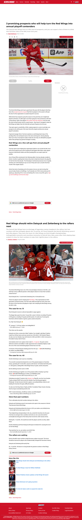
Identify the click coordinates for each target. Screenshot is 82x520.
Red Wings (32, 299)
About (10, 508)
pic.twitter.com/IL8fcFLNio (28, 430)
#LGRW (43, 348)
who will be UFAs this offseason (35, 120)
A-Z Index (28, 513)
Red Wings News (17, 212)
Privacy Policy (29, 510)
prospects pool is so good (20, 112)
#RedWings (48, 348)
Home (10, 212)
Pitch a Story (12, 510)
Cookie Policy (55, 510)
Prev (13, 81)
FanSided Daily (68, 508)
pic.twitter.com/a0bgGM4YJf (27, 325)
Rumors (21, 2)
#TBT (10, 392)
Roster (38, 2)
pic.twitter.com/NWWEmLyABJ (32, 373)
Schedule (27, 2)
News (17, 2)
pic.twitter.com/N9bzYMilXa (16, 350)
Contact (40, 508)
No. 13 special (35, 342)
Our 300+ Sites (56, 508)
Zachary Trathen (12, 239)
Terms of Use (41, 510)
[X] (71, 1)
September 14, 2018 (26, 432)
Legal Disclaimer (69, 510)
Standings (32, 2)
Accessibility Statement (15, 513)
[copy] (17, 37)
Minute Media (9, 516)
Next (48, 81)
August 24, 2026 (26, 410)
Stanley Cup (31, 378)
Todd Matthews (12, 33)
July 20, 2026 (34, 352)
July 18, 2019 (33, 393)
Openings (28, 508)
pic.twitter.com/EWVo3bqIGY (33, 392)
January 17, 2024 (20, 327)
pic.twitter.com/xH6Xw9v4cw (42, 408)
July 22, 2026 (34, 375)
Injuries (42, 2)
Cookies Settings (42, 513)
